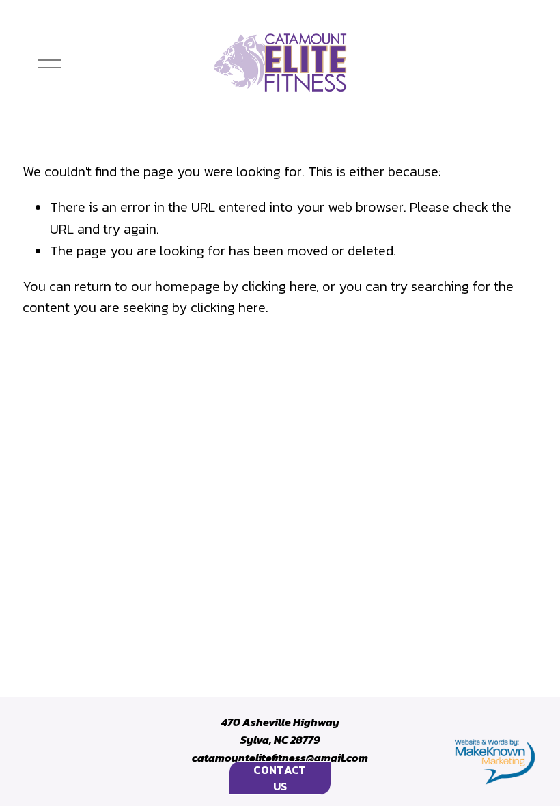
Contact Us (279, 778)
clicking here (279, 286)
